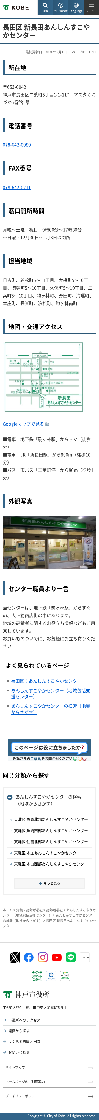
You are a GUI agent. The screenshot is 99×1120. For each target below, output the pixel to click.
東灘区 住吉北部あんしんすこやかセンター (51, 841)
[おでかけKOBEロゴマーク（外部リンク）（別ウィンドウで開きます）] (65, 976)
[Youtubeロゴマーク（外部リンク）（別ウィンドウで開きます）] (57, 957)
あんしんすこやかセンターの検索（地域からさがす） (48, 800)
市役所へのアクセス (24, 1020)
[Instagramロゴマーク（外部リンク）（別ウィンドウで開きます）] (43, 957)
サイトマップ (15, 1067)
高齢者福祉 (54, 910)
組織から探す (19, 1030)
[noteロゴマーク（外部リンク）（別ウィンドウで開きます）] (85, 957)
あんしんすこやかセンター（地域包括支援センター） (49, 913)
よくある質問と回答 (24, 1041)
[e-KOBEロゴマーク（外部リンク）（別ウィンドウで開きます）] (51, 976)
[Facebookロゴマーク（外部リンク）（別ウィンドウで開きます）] (29, 958)
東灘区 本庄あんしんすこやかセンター (47, 852)
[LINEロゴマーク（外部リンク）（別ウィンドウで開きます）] (71, 957)
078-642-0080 (17, 144)
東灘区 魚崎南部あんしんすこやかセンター (51, 830)
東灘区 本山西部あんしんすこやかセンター (51, 863)
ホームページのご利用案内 (25, 1081)
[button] (45, 7)
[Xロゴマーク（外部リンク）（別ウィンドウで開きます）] (15, 957)
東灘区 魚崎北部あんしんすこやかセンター (51, 819)
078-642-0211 (17, 187)
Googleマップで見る (23, 423)
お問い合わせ (19, 1052)
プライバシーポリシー (21, 1096)
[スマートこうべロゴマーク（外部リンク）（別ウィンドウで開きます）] (37, 976)
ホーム (8, 910)
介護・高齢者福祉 (29, 910)
